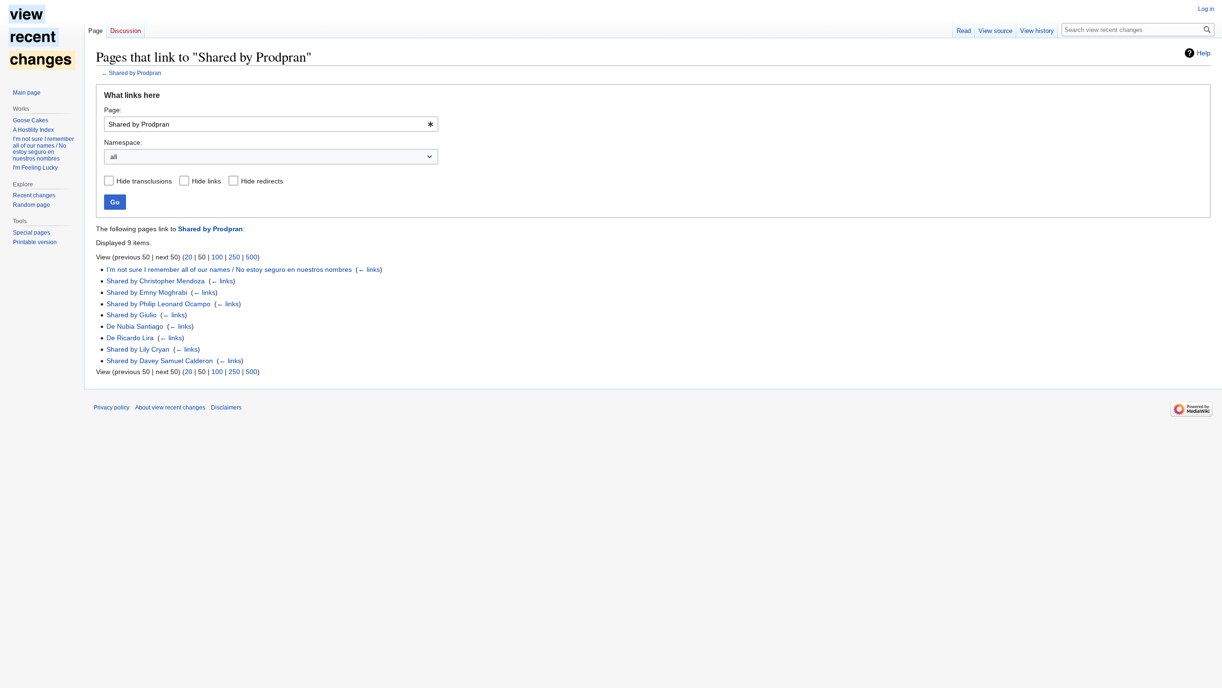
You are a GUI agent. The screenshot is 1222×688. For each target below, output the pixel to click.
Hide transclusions (144, 181)
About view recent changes (170, 407)
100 (217, 257)
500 (251, 257)
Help (1204, 53)
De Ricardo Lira (130, 338)
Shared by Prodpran (135, 73)
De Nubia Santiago (134, 326)
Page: (113, 110)
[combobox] (271, 124)
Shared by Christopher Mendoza (155, 281)
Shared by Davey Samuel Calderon (159, 361)
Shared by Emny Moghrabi (146, 292)
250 (234, 257)
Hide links (206, 181)
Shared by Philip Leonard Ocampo (158, 304)
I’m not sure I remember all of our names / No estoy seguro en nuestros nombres (229, 269)
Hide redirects (262, 181)
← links (369, 269)
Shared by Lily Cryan (137, 349)
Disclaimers (226, 407)
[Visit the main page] (42, 38)
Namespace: (123, 142)
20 (188, 257)
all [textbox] (113, 157)
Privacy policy (111, 407)
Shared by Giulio (131, 315)
